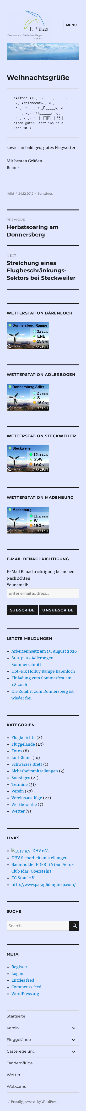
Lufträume (21, 757)
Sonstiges (45, 193)
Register (19, 966)
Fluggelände (23, 744)
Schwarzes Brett (26, 764)
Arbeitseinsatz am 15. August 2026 (44, 651)
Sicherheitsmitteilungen (34, 771)
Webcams (16, 1086)
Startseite (16, 1016)
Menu (71, 25)
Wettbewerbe (24, 804)
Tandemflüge (20, 1063)
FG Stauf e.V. (23, 877)
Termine (19, 784)
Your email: (17, 585)
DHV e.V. (40, 850)
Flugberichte (23, 737)
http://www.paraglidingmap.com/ (43, 884)
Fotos (16, 750)
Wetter (18, 811)
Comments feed (26, 986)
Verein (17, 791)
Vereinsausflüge (26, 797)
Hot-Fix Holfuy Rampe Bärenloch (43, 671)
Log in (17, 973)
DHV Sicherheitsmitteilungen (39, 857)
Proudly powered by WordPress (34, 1102)
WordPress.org (25, 993)
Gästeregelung (21, 1051)
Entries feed (22, 980)
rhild (10, 193)
